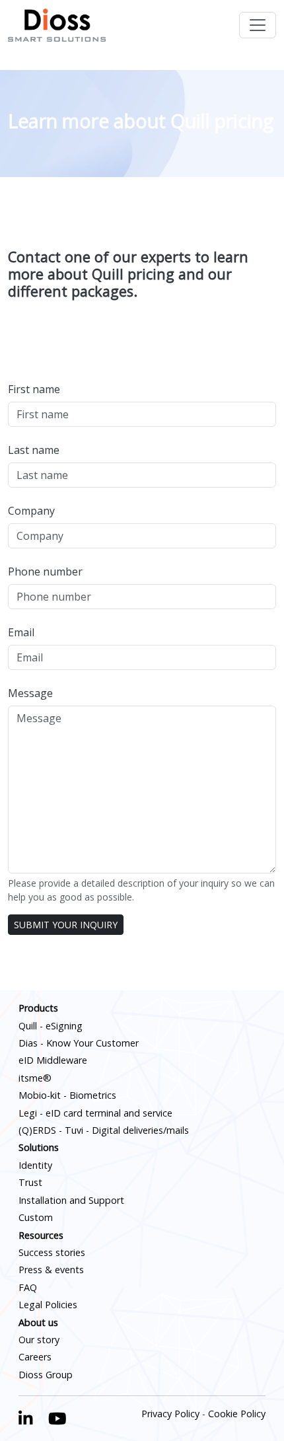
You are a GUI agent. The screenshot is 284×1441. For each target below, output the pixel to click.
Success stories (51, 1252)
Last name (33, 450)
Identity (35, 1165)
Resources (40, 1235)
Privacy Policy (170, 1413)
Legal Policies (47, 1304)
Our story (38, 1339)
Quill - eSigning (50, 1025)
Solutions (38, 1147)
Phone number (45, 571)
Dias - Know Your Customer (78, 1043)
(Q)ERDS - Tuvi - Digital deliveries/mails (103, 1130)
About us (38, 1322)
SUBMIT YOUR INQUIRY (66, 924)
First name (34, 389)
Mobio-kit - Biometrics (67, 1095)
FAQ (27, 1287)
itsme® (35, 1078)
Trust (30, 1182)
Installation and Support (71, 1200)
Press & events (51, 1269)
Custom (35, 1217)
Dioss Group (45, 1374)
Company (31, 510)
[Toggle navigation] (257, 25)
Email (21, 632)
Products (38, 1008)
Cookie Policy (237, 1413)
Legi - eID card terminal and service (95, 1113)
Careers (35, 1356)
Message (30, 693)
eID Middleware (52, 1060)
